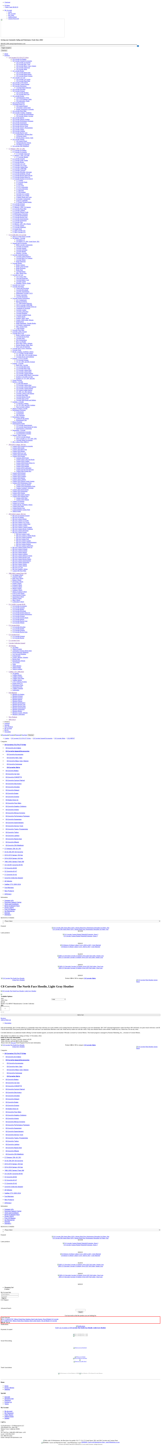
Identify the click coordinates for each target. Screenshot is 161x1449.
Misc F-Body (16, 600)
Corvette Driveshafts (22, 290)
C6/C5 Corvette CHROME (24, 305)
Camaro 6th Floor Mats (19, 571)
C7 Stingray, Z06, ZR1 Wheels (21, 224)
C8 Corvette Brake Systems (24, 76)
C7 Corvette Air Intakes (19, 150)
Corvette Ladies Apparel (19, 331)
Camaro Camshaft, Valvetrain (24, 488)
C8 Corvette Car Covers (23, 79)
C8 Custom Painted (22, 106)
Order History (8, 1415)
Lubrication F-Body (18, 602)
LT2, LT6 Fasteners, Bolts (24, 99)
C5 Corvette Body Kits (23, 367)
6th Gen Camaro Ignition (23, 544)
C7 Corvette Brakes (18, 162)
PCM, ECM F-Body (18, 593)
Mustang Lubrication (18, 714)
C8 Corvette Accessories (23, 62)
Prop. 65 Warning (9, 909)
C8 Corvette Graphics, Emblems (21, 112)
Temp (14, 664)
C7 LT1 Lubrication (22, 187)
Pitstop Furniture (17, 422)
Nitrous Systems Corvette (19, 408)
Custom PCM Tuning (22, 418)
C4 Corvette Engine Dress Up (21, 612)
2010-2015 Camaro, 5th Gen (17, 444)
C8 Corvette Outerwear (23, 67)
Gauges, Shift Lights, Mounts (24, 320)
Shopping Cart (9, 1399)
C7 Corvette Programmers (20, 215)
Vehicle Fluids (16, 511)
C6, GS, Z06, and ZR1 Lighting (25, 405)
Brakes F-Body (16, 580)
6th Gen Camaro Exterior (19, 550)
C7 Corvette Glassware (23, 154)
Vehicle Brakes (16, 666)
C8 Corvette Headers (22, 92)
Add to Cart (80, 1015)
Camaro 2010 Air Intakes (23, 484)
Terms (6, 1404)
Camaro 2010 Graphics (19, 476)
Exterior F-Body (17, 586)
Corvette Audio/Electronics (20, 255)
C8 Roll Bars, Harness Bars (24, 134)
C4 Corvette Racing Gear (19, 621)
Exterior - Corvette (17, 363)
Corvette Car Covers (18, 285)
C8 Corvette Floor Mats (23, 81)
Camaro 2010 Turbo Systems (21, 494)
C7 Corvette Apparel (18, 159)
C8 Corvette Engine (18, 96)
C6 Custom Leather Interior (24, 390)
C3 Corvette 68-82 (14, 625)
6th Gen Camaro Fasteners (24, 537)
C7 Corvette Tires (17, 222)
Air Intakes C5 (20, 240)
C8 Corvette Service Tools (20, 126)
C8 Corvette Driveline (18, 89)
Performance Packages (19, 410)
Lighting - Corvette (18, 402)
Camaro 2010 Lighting (19, 479)
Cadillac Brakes (17, 675)
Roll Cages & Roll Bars (23, 347)
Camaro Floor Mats (18, 506)
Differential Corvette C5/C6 (24, 293)
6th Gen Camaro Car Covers (20, 522)
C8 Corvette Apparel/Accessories (22, 61)
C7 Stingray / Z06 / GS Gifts (20, 155)
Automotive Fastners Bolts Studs (22, 651)
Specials (6, 725)
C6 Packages (20, 413)
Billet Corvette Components (24, 245)
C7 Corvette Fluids (21, 182)
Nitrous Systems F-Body (19, 591)
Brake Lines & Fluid (22, 266)
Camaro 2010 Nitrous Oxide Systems (23, 481)
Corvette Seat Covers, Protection (22, 348)
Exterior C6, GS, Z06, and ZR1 (25, 378)
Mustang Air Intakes (18, 694)
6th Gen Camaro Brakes (19, 519)
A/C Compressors (21, 300)
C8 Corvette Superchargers (20, 124)
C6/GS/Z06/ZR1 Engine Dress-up (26, 306)
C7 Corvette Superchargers (20, 219)
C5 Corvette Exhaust (22, 360)
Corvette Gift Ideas (21, 250)
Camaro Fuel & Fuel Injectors (25, 469)
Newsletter (7, 732)
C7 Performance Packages (20, 214)
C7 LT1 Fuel (20, 185)
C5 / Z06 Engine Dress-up (24, 303)
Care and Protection (22, 278)
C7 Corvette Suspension (19, 220)
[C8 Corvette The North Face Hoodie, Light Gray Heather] (1, 994)
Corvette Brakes (17, 263)
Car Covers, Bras (21, 276)
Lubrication (15, 690)
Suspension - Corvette (18, 430)
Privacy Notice (9, 1388)
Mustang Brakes (17, 711)
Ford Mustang (13, 692)
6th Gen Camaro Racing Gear (21, 557)
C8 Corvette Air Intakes (19, 59)
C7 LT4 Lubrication (22, 189)
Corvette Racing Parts (22, 336)
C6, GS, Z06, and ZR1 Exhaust (25, 362)
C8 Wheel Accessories (22, 144)
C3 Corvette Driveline (18, 627)
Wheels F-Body (17, 598)
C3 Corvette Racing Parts (19, 632)
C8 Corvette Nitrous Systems (21, 119)
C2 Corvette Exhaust (18, 636)
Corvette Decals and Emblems (25, 357)
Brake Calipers (20, 265)
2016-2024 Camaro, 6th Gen (17, 514)
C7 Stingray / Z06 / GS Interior (21, 207)
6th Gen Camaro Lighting (20, 554)
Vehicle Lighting (17, 669)
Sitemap (7, 913)
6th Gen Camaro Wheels (19, 566)
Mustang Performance (18, 702)
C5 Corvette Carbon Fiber (23, 370)
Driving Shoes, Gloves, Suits (24, 138)
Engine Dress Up (17, 683)
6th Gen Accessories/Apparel (21, 515)
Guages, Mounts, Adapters (20, 657)
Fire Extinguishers (21, 340)
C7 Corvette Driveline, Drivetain (22, 172)
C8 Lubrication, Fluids (22, 101)
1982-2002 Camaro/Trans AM (17, 573)
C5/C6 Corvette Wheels (23, 437)
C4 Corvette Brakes (18, 609)
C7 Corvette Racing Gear (19, 217)
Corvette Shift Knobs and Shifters (26, 400)
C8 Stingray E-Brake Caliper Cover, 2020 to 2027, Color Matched (80, 947)
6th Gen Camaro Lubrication (24, 545)
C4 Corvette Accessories (19, 606)
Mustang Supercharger (19, 707)
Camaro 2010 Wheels (22, 499)
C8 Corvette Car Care (18, 77)
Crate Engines (20, 328)
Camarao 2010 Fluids (22, 458)
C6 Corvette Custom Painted (24, 373)
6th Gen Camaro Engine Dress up (22, 547)
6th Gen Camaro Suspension (20, 562)
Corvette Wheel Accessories (24, 440)
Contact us (8, 1402)
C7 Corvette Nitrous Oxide (20, 212)
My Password (8, 1413)
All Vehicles (12, 646)
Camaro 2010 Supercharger (20, 489)
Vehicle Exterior (17, 649)
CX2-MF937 (71, 738)
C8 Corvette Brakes (18, 71)
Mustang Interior (17, 699)
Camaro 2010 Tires (21, 498)
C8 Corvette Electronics (19, 86)
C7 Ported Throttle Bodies (24, 202)
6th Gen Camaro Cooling (19, 525)
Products (7, 55)
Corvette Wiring (21, 260)
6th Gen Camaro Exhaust (19, 549)
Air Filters (15, 647)
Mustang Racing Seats (19, 706)
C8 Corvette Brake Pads (23, 72)
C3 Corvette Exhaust (18, 630)
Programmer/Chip (21, 420)
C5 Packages (20, 412)
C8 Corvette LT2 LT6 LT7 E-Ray (19, 57)
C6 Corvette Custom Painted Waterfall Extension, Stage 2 (80, 936)
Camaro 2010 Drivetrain (19, 454)
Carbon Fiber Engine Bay (23, 471)
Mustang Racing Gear (18, 704)
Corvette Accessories (22, 246)
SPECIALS (12, 719)
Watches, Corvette (21, 253)
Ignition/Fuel (20, 321)
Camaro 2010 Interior (18, 478)
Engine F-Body (17, 583)
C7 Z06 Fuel (20, 190)
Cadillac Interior (17, 680)
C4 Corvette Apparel (18, 607)
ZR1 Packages (20, 415)
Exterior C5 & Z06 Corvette (24, 377)
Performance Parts (17, 685)
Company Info (9, 900)
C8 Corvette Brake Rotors (23, 74)
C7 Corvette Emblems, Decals (21, 174)
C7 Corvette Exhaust (18, 204)
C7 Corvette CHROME (19, 169)
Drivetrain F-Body (17, 581)
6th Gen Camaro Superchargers (21, 561)
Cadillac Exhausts (17, 688)
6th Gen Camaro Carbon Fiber (21, 524)
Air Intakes (15, 673)
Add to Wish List (6, 1020)
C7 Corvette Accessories (19, 152)
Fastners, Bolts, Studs (22, 318)
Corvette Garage (21, 281)
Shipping (7, 1389)
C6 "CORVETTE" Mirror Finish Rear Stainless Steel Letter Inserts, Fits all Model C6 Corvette (29, 1321)
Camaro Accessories (18, 501)
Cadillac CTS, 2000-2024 (16, 671)
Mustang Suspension (18, 709)
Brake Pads (19, 270)
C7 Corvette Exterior (18, 205)
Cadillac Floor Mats (18, 678)
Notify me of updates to (80, 1328)
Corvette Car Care (17, 275)
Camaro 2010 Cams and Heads (25, 459)
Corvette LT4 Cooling (22, 195)
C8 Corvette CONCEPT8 (20, 82)
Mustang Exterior (17, 697)
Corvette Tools (16, 350)
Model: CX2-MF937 (7, 1003)
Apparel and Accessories (19, 243)
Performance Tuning (18, 417)
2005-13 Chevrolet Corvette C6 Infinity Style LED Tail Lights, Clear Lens (80, 968)
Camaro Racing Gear (18, 508)
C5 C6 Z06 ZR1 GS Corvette (17, 235)
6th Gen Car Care (17, 567)
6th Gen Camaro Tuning (19, 564)
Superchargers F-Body (19, 595)
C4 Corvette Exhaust (18, 616)
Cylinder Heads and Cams (24, 197)
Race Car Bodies (21, 342)
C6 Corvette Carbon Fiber (23, 372)
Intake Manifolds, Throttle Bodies (26, 323)
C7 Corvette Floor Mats (19, 209)
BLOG (6, 730)
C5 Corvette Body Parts (23, 368)
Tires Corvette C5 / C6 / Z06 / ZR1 (26, 438)
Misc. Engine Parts (21, 326)
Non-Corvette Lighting (23, 407)
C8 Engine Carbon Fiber (23, 107)
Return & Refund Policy (12, 906)
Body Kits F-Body (17, 578)
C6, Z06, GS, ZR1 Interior (24, 392)
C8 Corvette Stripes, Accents (24, 116)
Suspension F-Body (18, 597)
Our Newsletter (9, 911)
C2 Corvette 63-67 (14, 634)
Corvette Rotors (20, 271)
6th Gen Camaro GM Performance (26, 542)
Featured (7, 723)
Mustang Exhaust (17, 696)
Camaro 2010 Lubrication (23, 468)
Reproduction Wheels (18, 661)
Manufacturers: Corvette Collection (23, 1003)
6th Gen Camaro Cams (23, 534)
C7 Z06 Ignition (21, 192)
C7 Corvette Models (22, 157)
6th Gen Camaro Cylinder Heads (25, 535)
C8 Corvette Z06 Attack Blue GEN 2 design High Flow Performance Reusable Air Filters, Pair (80, 929)
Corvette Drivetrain (18, 286)
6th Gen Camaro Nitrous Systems (22, 555)
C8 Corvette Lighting (18, 131)
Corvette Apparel (21, 248)
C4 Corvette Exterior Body (20, 617)
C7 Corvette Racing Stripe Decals (22, 175)
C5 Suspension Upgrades (23, 432)
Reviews (3, 1018)
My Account (12, 13)
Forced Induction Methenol (20, 652)
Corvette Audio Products (23, 256)
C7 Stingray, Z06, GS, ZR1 (17, 148)
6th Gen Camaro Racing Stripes (21, 559)
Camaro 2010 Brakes (18, 451)
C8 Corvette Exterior (18, 102)
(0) (7, 5)
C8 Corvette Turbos (18, 129)
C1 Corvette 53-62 (14, 640)
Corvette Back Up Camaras (24, 258)
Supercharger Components (24, 428)
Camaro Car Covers (18, 503)
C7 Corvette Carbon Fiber (20, 167)
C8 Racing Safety (21, 136)
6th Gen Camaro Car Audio (20, 520)
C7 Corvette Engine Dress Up (21, 177)
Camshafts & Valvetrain (23, 308)
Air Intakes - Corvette (18, 238)
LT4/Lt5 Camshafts (22, 200)
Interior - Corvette (17, 382)
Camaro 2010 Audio (18, 448)
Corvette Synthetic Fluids (23, 315)
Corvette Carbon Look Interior (25, 393)
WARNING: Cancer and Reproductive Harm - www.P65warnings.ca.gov (100, 1442)
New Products (13, 717)
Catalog (6, 738)
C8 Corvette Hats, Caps (23, 64)
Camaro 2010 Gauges (22, 464)
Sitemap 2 (7, 915)
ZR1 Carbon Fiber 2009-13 (20, 442)
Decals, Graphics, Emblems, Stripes (22, 352)
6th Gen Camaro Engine (19, 532)
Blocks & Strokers (21, 301)
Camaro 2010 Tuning (18, 493)
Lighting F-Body (17, 590)
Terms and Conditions (11, 904)
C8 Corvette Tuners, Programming (22, 128)
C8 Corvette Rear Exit (22, 94)
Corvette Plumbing (21, 313)
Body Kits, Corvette (22, 365)
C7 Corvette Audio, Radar (20, 160)
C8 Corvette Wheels (18, 139)
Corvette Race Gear (18, 333)
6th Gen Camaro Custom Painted (22, 527)
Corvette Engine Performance (21, 298)
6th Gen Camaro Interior (19, 552)
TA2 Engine (16, 662)
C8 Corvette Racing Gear (19, 133)
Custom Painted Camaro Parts (21, 509)
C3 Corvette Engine (18, 628)
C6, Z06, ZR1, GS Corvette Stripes (26, 355)
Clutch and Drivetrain (22, 288)
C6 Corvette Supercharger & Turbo (26, 427)
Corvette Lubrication (22, 311)
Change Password (13, 18)
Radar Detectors (21, 261)
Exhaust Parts (16, 656)
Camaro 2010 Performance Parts (21, 483)
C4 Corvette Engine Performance (22, 614)
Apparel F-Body (17, 576)
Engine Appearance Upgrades (25, 109)
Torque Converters (21, 295)
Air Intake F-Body (17, 575)
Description (7, 1023)
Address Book (12, 17)
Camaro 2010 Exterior (19, 474)
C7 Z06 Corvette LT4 (18, 230)
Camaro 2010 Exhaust (19, 473)
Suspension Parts (17, 687)
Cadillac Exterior (17, 676)
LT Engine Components (23, 199)
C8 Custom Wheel (21, 141)
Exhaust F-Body (17, 585)
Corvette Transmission (22, 291)
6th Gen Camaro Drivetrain (20, 530)
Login (10, 12)
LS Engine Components (23, 325)
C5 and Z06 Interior (22, 383)
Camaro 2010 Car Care (19, 453)
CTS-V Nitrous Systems (19, 682)
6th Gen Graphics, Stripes (20, 569)
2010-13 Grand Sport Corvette (21, 236)
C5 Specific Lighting (22, 403)
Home (6, 54)
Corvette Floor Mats (18, 330)
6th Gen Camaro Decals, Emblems (22, 529)
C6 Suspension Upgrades (23, 433)
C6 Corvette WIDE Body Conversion (27, 375)
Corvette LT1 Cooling (22, 194)
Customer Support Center (12, 902)
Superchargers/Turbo (18, 423)
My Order (11, 15)
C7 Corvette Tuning (18, 225)
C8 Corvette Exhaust (18, 91)
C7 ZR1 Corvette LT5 (19, 232)
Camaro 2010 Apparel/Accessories (22, 446)
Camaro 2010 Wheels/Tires (20, 496)
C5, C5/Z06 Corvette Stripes (24, 353)
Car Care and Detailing (19, 654)
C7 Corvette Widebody (19, 227)
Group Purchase (17, 380)
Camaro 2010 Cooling (22, 461)
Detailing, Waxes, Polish (23, 283)
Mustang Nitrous (17, 701)
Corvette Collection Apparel (17, 643)
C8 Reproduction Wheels (23, 143)
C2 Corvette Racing (18, 638)
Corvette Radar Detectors (23, 87)
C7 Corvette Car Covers (19, 165)
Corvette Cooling (21, 310)
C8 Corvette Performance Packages (22, 121)
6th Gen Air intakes (18, 517)
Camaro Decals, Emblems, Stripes (22, 504)
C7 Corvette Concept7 (19, 170)
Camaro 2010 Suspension (19, 491)
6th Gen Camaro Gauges (23, 540)
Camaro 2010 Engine (18, 456)
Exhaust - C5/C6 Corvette (20, 358)
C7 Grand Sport (17, 229)
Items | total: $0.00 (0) (11, 7)
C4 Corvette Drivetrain (19, 611)
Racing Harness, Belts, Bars (24, 345)
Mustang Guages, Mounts (20, 713)
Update (6, 1418)
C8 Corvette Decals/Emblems (25, 114)
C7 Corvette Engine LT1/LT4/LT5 (22, 179)
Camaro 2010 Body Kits (19, 449)
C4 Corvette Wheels (18, 622)
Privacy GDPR (9, 907)
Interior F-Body (17, 588)
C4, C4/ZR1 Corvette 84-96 (17, 604)
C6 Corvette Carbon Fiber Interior (26, 387)
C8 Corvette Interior (18, 117)
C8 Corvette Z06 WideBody (20, 146)
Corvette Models (21, 251)
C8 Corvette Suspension (19, 123)
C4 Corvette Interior (18, 619)
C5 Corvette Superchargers (24, 425)
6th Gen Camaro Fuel (22, 539)
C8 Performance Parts (22, 97)
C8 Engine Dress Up (18, 104)
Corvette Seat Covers (22, 398)
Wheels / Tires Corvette (19, 435)
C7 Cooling (19, 180)
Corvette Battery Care (22, 280)
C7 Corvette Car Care (18, 164)
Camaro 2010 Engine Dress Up (25, 463)
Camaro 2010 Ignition (22, 466)
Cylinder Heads (20, 316)
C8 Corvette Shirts (21, 69)
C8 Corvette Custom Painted (20, 84)
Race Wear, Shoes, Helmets (24, 343)
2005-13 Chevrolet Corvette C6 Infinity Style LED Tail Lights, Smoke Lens (80, 957)
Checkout (4, 50)
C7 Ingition (19, 184)
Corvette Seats (20, 338)
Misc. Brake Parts (21, 273)
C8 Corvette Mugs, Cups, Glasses (26, 66)
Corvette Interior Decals (23, 397)
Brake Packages (21, 268)
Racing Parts (16, 659)
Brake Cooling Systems (23, 335)
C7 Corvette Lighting (18, 210)
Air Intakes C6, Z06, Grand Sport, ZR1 (27, 241)
